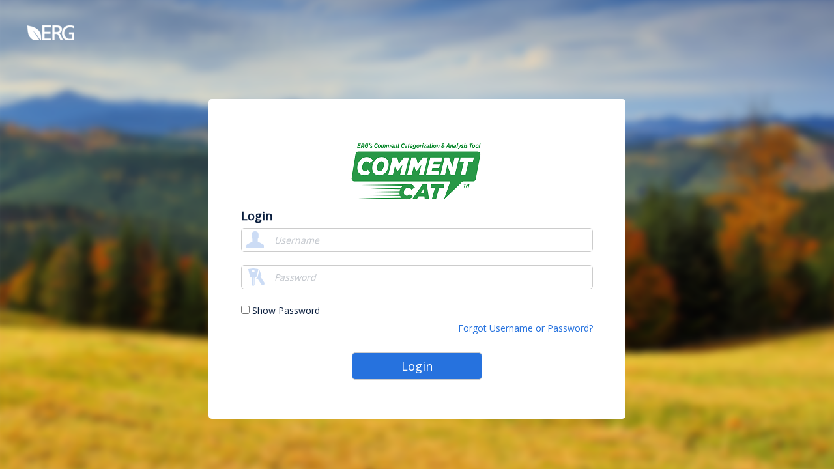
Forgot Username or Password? (525, 328)
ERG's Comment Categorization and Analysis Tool (417, 171)
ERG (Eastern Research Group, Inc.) (111, 32)
